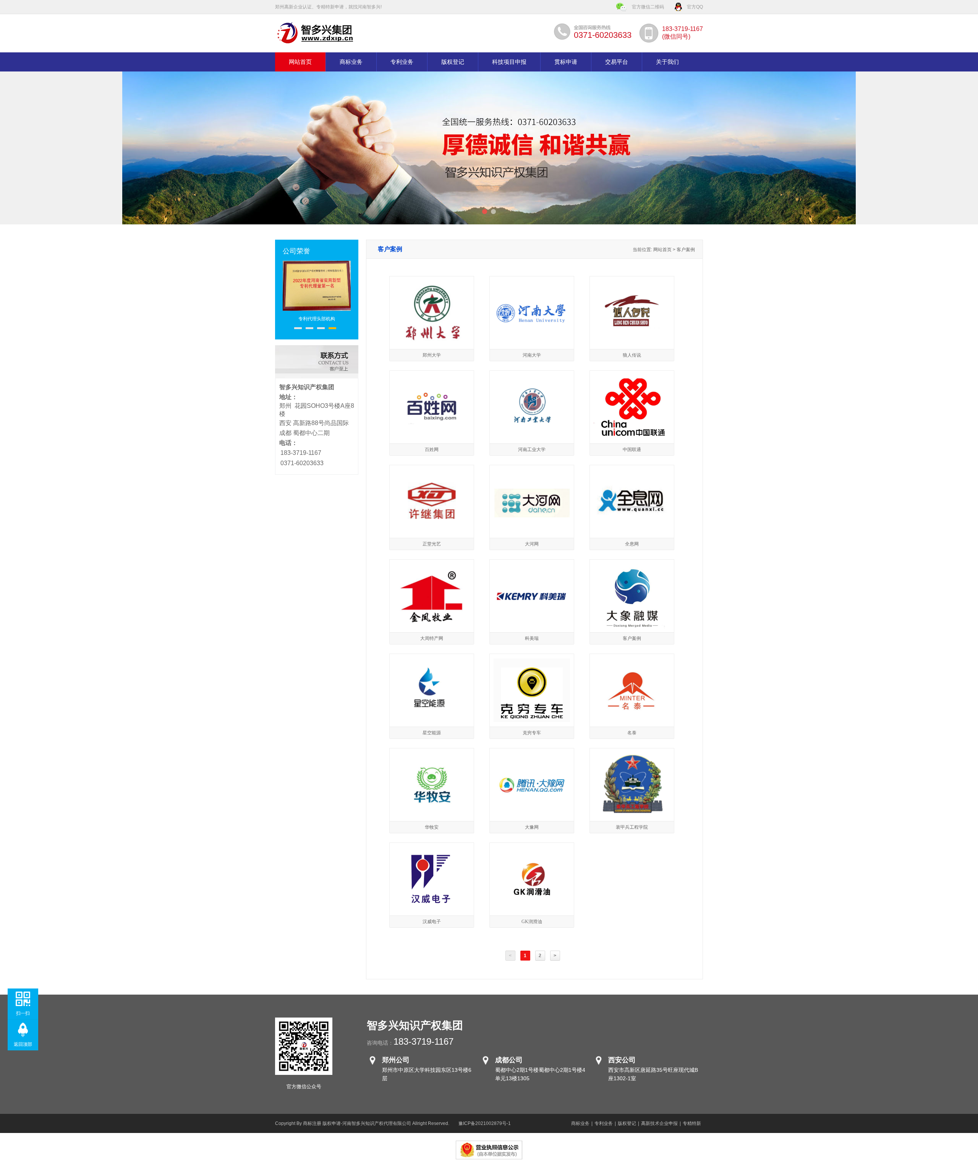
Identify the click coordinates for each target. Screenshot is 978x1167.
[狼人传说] (632, 339)
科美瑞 (532, 638)
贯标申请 (565, 62)
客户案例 (632, 638)
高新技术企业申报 (659, 1123)
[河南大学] (532, 323)
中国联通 (632, 449)
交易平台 (616, 62)
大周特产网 (431, 638)
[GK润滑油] (532, 906)
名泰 (631, 732)
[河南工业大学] (532, 434)
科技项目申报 (509, 62)
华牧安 (432, 827)
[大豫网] (532, 806)
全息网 (632, 544)
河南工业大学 (532, 449)
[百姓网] (431, 434)
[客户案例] (632, 627)
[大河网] (532, 518)
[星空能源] (431, 717)
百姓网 (432, 449)
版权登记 (452, 62)
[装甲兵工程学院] (632, 815)
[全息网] (632, 516)
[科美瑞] (532, 603)
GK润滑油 (531, 921)
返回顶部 (23, 1044)
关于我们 (667, 62)
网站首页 (300, 62)
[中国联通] (632, 434)
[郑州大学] (432, 342)
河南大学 (532, 355)
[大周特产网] (432, 627)
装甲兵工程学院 (632, 827)
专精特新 (692, 1123)
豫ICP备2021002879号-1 (484, 1123)
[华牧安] (431, 811)
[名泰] (632, 710)
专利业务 (401, 62)
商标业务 (351, 62)
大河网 (532, 544)
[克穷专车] (532, 720)
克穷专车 (532, 732)
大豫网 (532, 827)
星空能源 (432, 732)
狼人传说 (632, 355)
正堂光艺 (432, 544)
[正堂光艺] (432, 523)
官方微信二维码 (648, 7)
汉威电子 (432, 921)
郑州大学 (432, 355)
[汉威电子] (432, 904)
